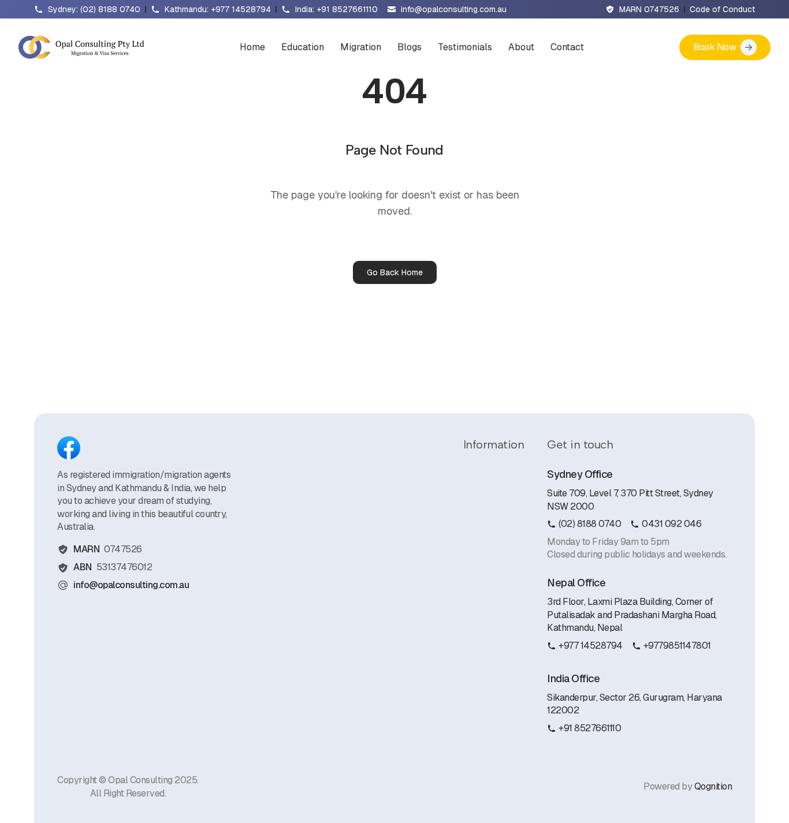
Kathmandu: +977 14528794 (218, 9)
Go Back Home (395, 272)
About (521, 47)
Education (302, 47)
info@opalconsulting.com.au (454, 9)
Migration (360, 47)
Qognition (713, 786)
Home (252, 47)
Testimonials (465, 47)
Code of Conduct (722, 9)
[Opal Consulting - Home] (81, 47)
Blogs (409, 47)
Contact (567, 47)
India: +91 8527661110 (336, 9)
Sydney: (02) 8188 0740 (94, 9)
